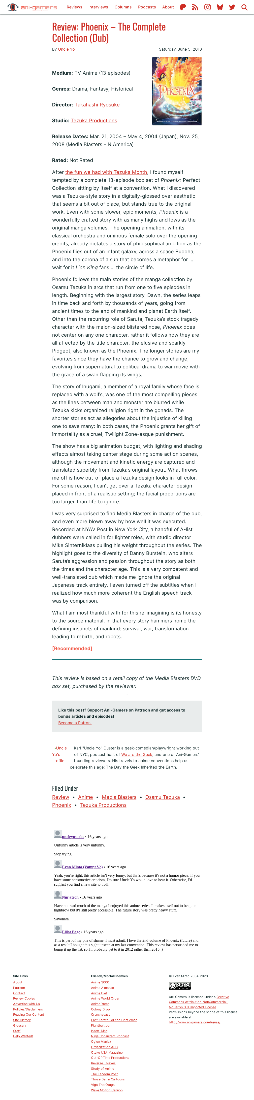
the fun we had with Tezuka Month (106, 172)
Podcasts (147, 6)
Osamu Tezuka (162, 797)
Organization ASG (104, 1047)
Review (60, 797)
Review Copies (24, 998)
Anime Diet (99, 993)
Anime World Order (105, 998)
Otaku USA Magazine (107, 1052)
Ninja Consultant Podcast (110, 1036)
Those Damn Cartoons (108, 1079)
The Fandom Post (104, 1074)
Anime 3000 (100, 982)
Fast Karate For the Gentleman (114, 1020)
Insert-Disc (99, 1031)
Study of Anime (102, 1068)
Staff (17, 1031)
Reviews (74, 6)
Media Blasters (119, 797)
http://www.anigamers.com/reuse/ (194, 1022)
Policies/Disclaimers (28, 1009)
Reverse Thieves (103, 1063)
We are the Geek (136, 754)
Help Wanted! (23, 1036)
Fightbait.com (101, 1025)
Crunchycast (100, 1014)
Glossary (20, 1025)
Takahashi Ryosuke (97, 105)
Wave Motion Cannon (107, 1090)
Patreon (19, 988)
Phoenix (61, 805)
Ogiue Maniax (101, 1041)
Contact (19, 993)
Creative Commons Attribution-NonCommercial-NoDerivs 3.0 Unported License (199, 1002)
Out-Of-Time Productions (110, 1058)
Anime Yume (100, 1004)
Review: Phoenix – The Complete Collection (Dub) (109, 31)
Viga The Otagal (103, 1085)
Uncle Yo (66, 49)
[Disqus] (127, 890)
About (168, 6)
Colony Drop (100, 1009)
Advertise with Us (26, 1004)
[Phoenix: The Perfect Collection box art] (52, 61)
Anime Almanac (102, 988)
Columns (123, 6)
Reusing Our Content (28, 1014)
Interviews (98, 6)
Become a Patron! (75, 722)
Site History (22, 1020)
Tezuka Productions (94, 121)
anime (85, 797)
